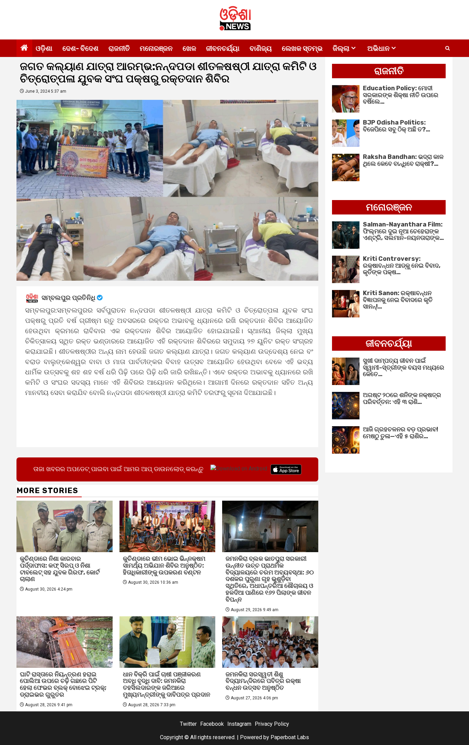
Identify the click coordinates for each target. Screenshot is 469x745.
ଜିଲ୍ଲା (341, 48)
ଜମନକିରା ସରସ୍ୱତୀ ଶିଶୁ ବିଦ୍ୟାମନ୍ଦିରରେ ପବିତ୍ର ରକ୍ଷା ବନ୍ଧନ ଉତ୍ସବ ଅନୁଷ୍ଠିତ (263, 681)
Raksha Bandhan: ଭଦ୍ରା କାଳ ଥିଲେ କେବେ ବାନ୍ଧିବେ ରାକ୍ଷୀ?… (403, 160)
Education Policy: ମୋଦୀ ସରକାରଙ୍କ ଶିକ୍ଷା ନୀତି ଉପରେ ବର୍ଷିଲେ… (400, 95)
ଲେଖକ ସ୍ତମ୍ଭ (302, 48)
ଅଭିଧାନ (378, 48)
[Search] (447, 48)
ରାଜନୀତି (119, 48)
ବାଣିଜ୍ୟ (261, 48)
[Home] (24, 48)
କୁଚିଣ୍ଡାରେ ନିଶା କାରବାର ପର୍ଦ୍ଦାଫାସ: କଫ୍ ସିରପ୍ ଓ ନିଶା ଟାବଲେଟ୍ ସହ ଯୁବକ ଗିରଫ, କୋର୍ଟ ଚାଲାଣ (60, 569)
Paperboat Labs (290, 737)
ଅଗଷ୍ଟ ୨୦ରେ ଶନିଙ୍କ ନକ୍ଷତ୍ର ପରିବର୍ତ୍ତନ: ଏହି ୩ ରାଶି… (402, 398)
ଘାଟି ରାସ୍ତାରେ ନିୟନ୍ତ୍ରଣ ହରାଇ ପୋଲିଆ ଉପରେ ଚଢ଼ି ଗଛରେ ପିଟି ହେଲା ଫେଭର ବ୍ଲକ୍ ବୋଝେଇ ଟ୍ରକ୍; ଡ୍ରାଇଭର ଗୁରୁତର (63, 684)
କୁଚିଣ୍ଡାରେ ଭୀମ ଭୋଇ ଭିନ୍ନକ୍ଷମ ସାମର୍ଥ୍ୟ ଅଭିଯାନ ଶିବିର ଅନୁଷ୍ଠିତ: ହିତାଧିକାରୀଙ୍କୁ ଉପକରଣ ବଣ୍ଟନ (164, 565)
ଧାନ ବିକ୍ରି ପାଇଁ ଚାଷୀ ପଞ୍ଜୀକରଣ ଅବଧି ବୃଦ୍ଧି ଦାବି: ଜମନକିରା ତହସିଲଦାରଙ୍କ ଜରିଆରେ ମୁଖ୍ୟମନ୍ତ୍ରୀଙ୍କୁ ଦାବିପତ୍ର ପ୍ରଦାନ (166, 684)
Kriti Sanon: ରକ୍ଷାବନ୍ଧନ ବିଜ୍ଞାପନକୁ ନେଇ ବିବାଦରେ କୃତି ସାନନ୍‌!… (398, 300)
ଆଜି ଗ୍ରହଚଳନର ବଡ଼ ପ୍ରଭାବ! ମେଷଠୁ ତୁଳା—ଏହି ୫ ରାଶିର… (400, 433)
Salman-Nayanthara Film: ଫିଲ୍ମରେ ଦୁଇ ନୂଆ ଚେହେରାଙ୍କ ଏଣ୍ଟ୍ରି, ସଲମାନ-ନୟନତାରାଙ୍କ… (403, 231)
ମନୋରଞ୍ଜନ (156, 48)
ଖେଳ (189, 48)
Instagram (239, 724)
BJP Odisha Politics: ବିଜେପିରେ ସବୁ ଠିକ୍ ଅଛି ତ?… (396, 126)
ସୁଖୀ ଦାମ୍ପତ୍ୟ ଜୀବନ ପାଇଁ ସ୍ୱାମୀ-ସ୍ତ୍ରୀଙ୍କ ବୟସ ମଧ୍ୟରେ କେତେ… (403, 367)
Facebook (212, 724)
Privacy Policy (272, 724)
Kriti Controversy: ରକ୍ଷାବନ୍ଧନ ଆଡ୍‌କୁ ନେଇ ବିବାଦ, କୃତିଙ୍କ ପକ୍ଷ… (402, 265)
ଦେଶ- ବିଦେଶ (80, 48)
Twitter (188, 724)
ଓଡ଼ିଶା (44, 48)
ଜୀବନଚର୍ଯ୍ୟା (223, 48)
